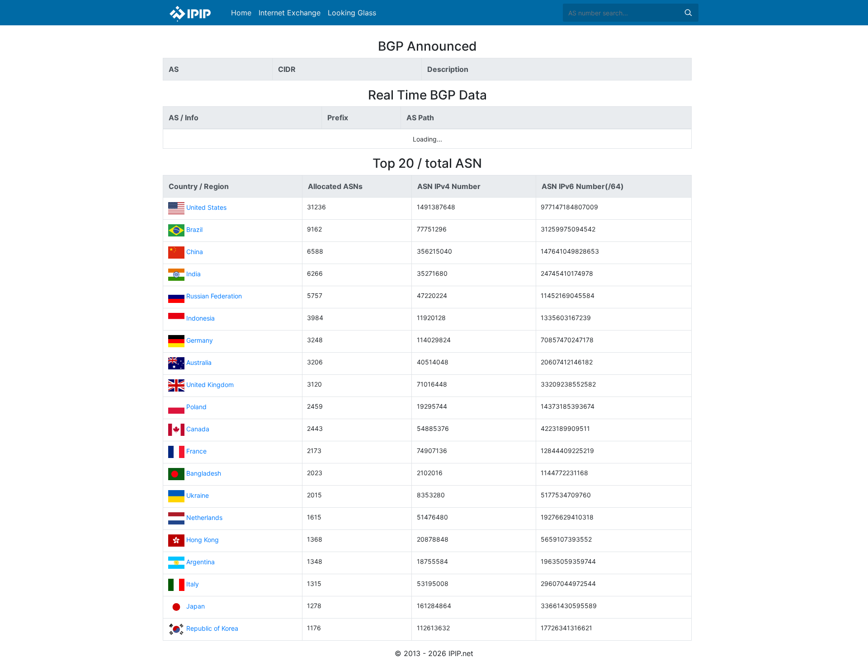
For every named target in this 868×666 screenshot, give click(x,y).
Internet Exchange (290, 12)
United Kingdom (210, 385)
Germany (199, 341)
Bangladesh (203, 473)
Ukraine (197, 496)
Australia (199, 363)
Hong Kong (202, 540)
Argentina (200, 562)
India (193, 274)
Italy (192, 584)
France (196, 451)
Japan (195, 606)
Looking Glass (352, 12)
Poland (196, 407)
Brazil (194, 230)
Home (241, 12)
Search (688, 13)
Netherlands (204, 518)
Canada (197, 429)
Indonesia (200, 318)
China (194, 252)
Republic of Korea (212, 629)
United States (206, 208)
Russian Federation (214, 296)
